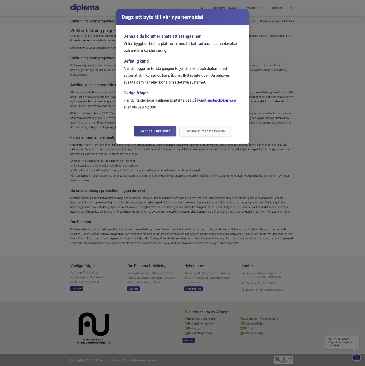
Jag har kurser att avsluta (205, 131)
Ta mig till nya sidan (155, 131)
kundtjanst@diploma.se (216, 100)
